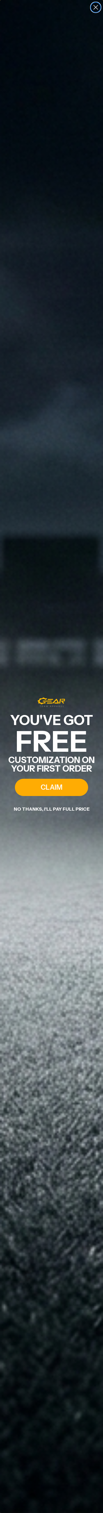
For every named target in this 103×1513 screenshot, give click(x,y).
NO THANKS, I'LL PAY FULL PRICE (52, 809)
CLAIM (51, 787)
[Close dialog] (96, 7)
